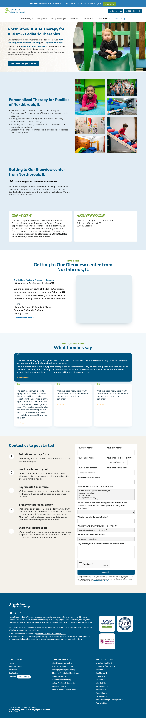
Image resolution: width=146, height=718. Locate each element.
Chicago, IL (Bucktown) (105, 666)
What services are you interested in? (95, 486)
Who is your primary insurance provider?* (97, 526)
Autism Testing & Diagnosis (63, 683)
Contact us (13, 673)
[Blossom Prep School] (106, 493)
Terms (105, 580)
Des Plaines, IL (101, 673)
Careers (12, 677)
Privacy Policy (97, 580)
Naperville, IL (101, 689)
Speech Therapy (59, 676)
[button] (26, 18)
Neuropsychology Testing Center (109, 699)
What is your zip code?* (88, 477)
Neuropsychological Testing (63, 669)
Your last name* (114, 447)
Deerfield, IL (100, 669)
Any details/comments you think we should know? (101, 543)
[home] (15, 11)
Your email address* (87, 467)
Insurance (13, 669)
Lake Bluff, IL (100, 683)
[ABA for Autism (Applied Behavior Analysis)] (106, 491)
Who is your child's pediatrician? (92, 517)
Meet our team (15, 666)
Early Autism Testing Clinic (63, 666)
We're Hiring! (120, 19)
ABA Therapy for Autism (62, 663)
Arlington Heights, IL (104, 663)
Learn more (109, 4)
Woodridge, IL (101, 693)
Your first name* (85, 447)
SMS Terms (13, 712)
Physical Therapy (59, 686)
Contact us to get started (23, 63)
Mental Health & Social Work (64, 689)
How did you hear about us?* (91, 534)
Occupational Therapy (61, 679)
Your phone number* (117, 467)
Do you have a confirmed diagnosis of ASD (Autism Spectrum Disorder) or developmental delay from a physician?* (102, 505)
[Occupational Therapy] (106, 498)
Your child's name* (86, 457)
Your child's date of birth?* (119, 457)
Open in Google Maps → (24, 317)
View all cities (101, 703)
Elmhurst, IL (100, 676)
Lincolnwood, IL (102, 686)
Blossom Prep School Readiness (65, 673)
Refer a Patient (103, 19)
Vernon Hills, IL (101, 696)
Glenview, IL (100, 679)
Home (11, 663)
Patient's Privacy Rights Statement (35, 710)
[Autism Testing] (106, 495)
